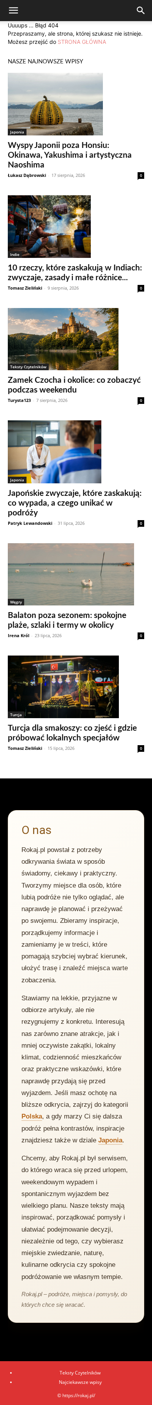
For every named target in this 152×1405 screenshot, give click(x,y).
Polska (31, 1116)
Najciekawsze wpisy (80, 1382)
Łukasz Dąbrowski (27, 175)
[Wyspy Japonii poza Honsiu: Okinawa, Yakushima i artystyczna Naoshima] (76, 104)
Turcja (16, 714)
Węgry (16, 602)
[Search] (141, 10)
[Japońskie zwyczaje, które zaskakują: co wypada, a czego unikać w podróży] (76, 451)
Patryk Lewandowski (30, 523)
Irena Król (18, 635)
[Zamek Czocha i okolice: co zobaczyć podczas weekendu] (76, 339)
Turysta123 (19, 400)
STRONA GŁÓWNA (82, 41)
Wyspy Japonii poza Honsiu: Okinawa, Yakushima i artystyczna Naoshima (70, 155)
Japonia (17, 132)
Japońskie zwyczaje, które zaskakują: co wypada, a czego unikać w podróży (74, 503)
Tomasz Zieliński (25, 288)
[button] (13, 10)
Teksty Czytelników (28, 366)
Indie (14, 254)
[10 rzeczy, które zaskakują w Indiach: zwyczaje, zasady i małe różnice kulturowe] (76, 226)
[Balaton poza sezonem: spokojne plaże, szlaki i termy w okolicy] (76, 574)
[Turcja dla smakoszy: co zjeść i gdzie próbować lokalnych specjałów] (76, 687)
